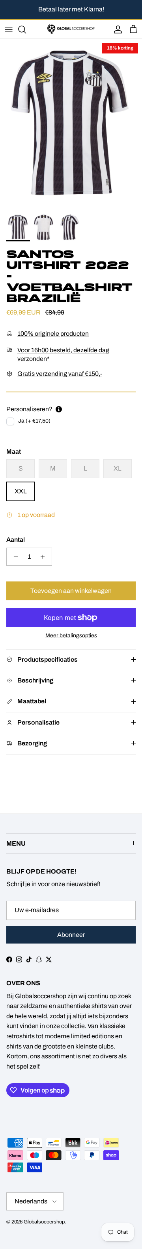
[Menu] (8, 29)
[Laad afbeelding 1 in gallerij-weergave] (71, 124)
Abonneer (71, 934)
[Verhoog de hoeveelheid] (45, 556)
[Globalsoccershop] (71, 29)
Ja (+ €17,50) (34, 421)
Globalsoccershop (44, 1222)
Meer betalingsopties (71, 635)
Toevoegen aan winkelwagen (71, 590)
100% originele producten (53, 333)
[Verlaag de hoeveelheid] (14, 556)
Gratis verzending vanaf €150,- (59, 373)
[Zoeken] (26, 29)
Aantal (15, 539)
